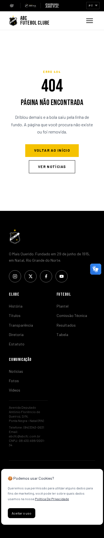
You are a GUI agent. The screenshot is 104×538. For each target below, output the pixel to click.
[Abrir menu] (89, 20)
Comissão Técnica (72, 315)
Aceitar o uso (21, 513)
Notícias (16, 371)
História (15, 306)
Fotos (14, 380)
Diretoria (16, 334)
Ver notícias (52, 166)
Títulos (15, 315)
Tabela (62, 334)
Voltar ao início (52, 150)
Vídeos (14, 390)
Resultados (66, 325)
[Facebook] (46, 276)
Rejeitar (49, 513)
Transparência (21, 325)
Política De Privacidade (52, 499)
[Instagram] (15, 276)
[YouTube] (61, 276)
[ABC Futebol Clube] (52, 236)
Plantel (63, 306)
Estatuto (16, 344)
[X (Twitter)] (30, 276)
